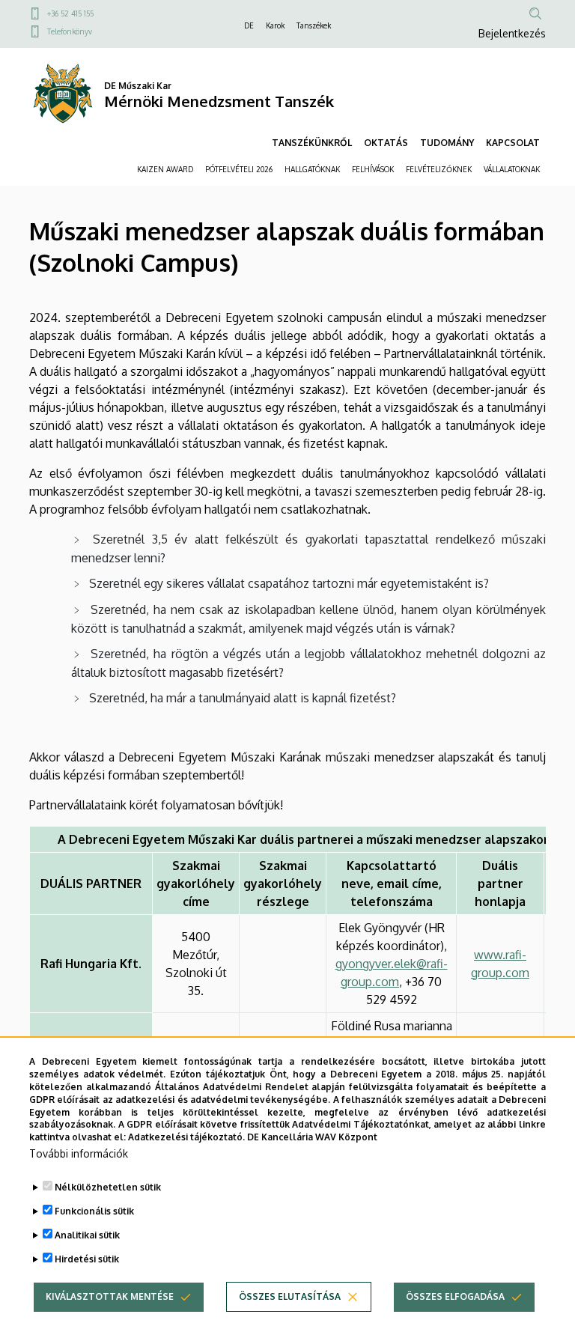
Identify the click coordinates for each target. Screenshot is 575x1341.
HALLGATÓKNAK (312, 169)
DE (249, 25)
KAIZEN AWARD (165, 169)
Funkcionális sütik (94, 1211)
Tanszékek (313, 25)
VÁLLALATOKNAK (512, 169)
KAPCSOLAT (513, 142)
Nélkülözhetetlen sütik (108, 1187)
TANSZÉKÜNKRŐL (312, 142)
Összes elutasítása (290, 1296)
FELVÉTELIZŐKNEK (439, 169)
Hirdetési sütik (87, 1259)
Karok (275, 25)
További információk (78, 1153)
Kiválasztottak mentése (110, 1296)
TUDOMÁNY (447, 142)
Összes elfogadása (455, 1296)
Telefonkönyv (69, 31)
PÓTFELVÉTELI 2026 (239, 169)
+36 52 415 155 (70, 13)
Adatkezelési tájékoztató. (186, 1137)
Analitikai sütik (87, 1235)
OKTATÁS (386, 142)
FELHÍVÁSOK (373, 169)
